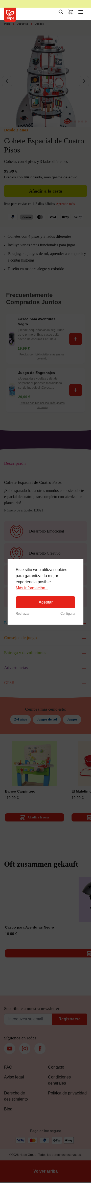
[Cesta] (70, 12)
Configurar (67, 613)
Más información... (32, 588)
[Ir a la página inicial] (10, 15)
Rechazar (23, 613)
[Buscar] (61, 12)
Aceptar (46, 602)
